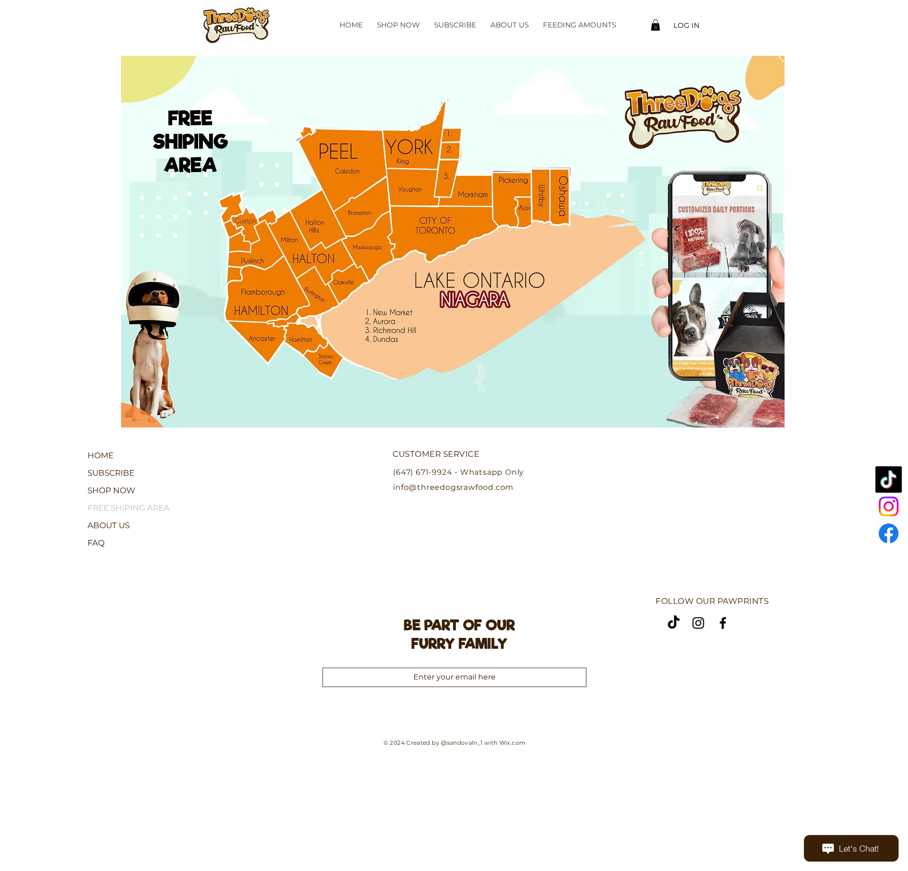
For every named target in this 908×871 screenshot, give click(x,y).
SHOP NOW (111, 490)
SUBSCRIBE (110, 473)
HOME (100, 455)
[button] (655, 25)
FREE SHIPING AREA (128, 508)
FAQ (96, 543)
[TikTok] (888, 479)
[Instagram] (888, 506)
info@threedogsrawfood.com (453, 487)
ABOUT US (108, 525)
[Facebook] (888, 533)
